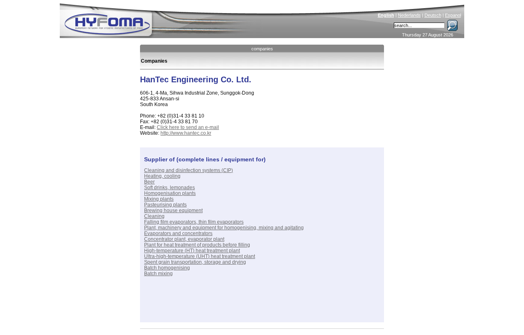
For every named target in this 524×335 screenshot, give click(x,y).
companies (262, 48)
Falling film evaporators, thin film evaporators (194, 222)
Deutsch (433, 15)
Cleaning (154, 216)
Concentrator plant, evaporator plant (184, 239)
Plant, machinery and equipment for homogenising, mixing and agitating (224, 228)
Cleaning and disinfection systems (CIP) (188, 170)
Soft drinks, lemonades (169, 187)
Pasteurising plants (165, 205)
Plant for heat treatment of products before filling (197, 245)
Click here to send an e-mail (188, 127)
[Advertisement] (240, 306)
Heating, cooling (162, 176)
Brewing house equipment (173, 210)
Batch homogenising (167, 268)
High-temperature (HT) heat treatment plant (192, 251)
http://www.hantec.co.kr (185, 133)
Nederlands (409, 15)
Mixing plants (159, 199)
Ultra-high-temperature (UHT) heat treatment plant (199, 256)
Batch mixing (158, 273)
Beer (149, 182)
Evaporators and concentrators (178, 233)
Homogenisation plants (170, 193)
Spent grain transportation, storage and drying (195, 262)
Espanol (453, 15)
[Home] (162, 18)
